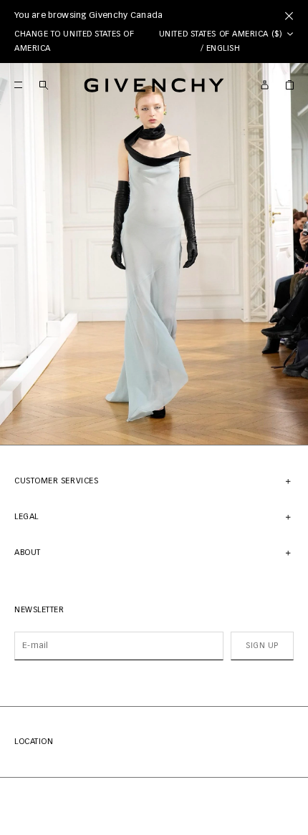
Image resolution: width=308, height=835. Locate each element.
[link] (289, 84)
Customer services (56, 481)
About (27, 552)
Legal (26, 517)
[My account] (264, 85)
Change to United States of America (74, 41)
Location (33, 741)
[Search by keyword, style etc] (43, 84)
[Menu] (18, 84)
